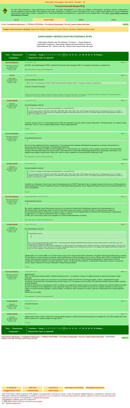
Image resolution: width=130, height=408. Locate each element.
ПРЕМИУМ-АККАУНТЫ (95, 388)
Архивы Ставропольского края (81, 29)
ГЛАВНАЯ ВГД (32, 391)
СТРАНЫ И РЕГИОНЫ (35, 24)
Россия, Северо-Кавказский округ (77, 24)
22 (95, 55)
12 (70, 55)
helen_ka (42, 58)
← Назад (40, 55)
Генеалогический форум (10, 337)
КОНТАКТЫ (53, 388)
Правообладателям (13, 403)
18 (83, 55)
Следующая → (14, 58)
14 (76, 55)
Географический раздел (16, 24)
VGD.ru (16, 20)
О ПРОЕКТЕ (12, 388)
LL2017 (12, 75)
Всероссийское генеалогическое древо (27, 401)
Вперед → (100, 55)
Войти (81, 20)
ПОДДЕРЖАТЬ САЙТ (11, 391)
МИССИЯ (32, 388)
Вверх (123, 62)
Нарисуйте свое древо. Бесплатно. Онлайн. (63, 2)
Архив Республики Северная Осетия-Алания (49, 29)
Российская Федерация (54, 24)
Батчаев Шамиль (12, 62)
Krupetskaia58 (12, 101)
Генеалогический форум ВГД (69, 6)
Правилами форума (41, 398)
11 (67, 55)
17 (80, 55)
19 (86, 55)
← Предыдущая (16, 55)
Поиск (113, 20)
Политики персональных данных (73, 396)
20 (89, 55)
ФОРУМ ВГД (53, 391)
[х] (84, 2)
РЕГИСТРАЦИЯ (48, 20)
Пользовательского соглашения (48, 396)
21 (92, 55)
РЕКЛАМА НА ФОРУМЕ (74, 388)
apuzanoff (49, 58)
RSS (34, 400)
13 (73, 55)
